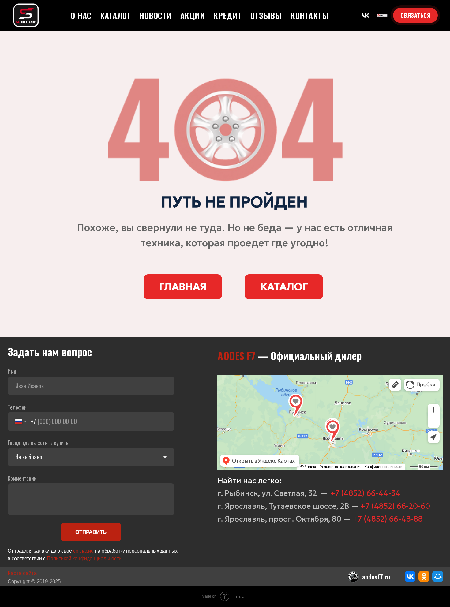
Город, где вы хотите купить (38, 442)
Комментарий (22, 478)
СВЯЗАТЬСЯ (415, 15)
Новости (155, 15)
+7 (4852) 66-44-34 (365, 493)
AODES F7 (236, 355)
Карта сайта (22, 573)
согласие (83, 550)
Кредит (227, 15)
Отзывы (266, 15)
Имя (12, 371)
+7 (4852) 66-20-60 (395, 506)
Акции (192, 15)
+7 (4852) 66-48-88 (388, 519)
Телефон (17, 407)
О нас (81, 15)
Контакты (310, 15)
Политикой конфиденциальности (84, 558)
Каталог (115, 15)
